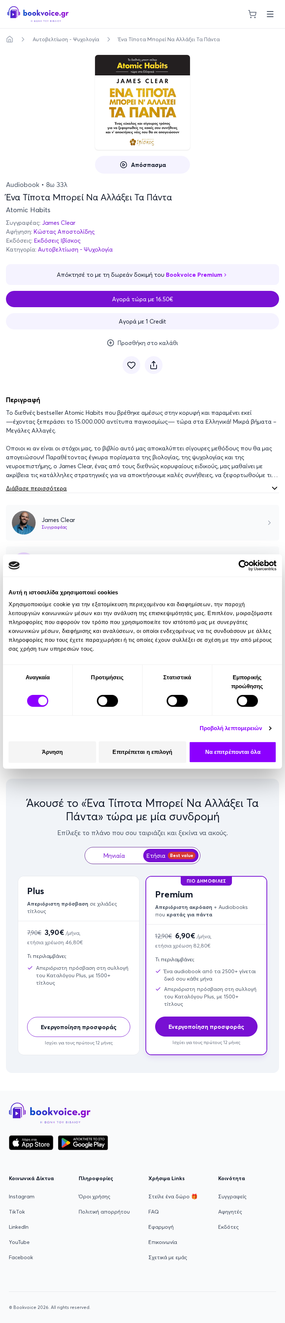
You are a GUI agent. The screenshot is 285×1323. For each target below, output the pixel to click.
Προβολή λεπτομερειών (231, 728)
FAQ (153, 1211)
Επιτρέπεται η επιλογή (142, 752)
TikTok (17, 1211)
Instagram (22, 1196)
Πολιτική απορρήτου (104, 1211)
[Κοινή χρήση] (154, 365)
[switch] (107, 701)
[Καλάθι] (252, 14)
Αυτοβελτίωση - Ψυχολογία (66, 39)
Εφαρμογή (161, 1227)
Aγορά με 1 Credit (142, 321)
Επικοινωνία (162, 1242)
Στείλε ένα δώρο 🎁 (172, 1196)
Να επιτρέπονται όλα (233, 752)
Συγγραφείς (232, 1196)
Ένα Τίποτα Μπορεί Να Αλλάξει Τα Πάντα (169, 39)
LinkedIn (19, 1227)
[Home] (9, 39)
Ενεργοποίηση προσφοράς (79, 1027)
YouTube (19, 1242)
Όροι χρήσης (94, 1196)
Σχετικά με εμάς (167, 1257)
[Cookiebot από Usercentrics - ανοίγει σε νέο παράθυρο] (244, 565)
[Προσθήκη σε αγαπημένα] (131, 365)
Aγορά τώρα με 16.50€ (142, 299)
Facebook (21, 1257)
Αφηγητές (230, 1211)
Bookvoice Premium (194, 274)
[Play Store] (83, 1142)
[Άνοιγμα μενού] (270, 14)
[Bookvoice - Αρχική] (38, 14)
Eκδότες (228, 1227)
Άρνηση (52, 752)
